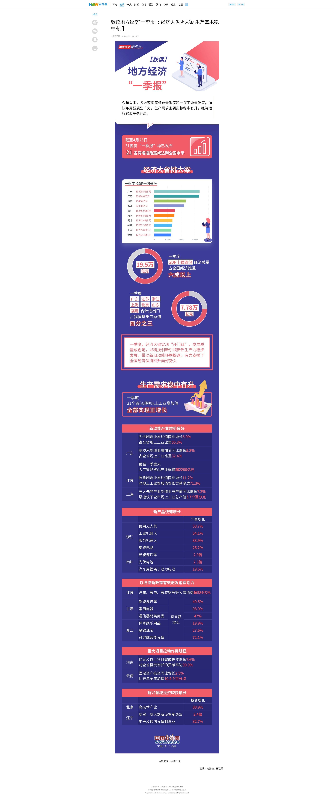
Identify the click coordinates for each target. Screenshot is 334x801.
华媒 (165, 4)
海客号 (232, 4)
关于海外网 (155, 787)
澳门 (158, 4)
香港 (151, 4)
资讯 (122, 4)
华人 (129, 4)
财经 (136, 4)
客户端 (241, 4)
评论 (114, 4)
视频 (173, 4)
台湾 (144, 4)
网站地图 (179, 787)
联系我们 (172, 787)
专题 (180, 4)
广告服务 (164, 787)
